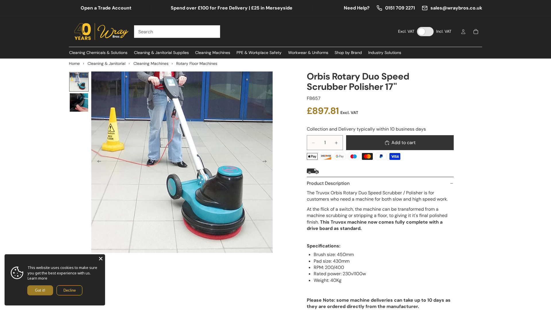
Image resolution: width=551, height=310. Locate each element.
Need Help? (357, 8)
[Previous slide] (97, 162)
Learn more (37, 278)
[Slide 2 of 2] (79, 102)
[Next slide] (266, 162)
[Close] (101, 258)
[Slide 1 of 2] (79, 82)
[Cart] (475, 31)
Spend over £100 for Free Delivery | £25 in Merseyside (231, 8)
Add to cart (403, 143)
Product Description (328, 183)
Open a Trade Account (106, 8)
